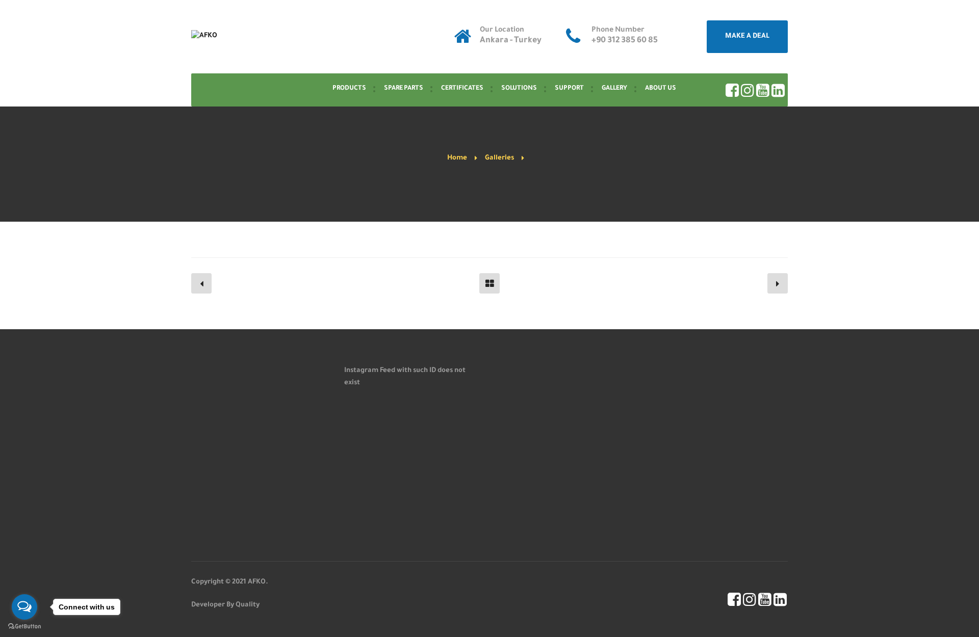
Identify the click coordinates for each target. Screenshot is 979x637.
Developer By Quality (225, 605)
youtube (762, 90)
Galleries (499, 158)
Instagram (747, 90)
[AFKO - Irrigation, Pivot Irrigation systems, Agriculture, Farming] (204, 37)
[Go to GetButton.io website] (24, 626)
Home (457, 158)
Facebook (732, 90)
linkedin (778, 90)
